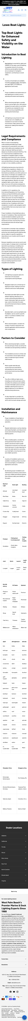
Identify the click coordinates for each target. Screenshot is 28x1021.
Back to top (14, 891)
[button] (22, 10)
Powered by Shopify (16, 1006)
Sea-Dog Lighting (21, 1017)
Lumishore (12, 1013)
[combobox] (14, 15)
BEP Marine (21, 1010)
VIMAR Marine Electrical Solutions (8, 1015)
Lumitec (6, 1013)
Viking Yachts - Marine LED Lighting (9, 1017)
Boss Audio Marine (5, 1011)
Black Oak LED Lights (6, 1010)
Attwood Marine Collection (7, 1008)
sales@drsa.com (15, 982)
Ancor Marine (16, 1008)
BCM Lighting (14, 1010)
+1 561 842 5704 (15, 979)
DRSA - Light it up (8, 1006)
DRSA (12, 1011)
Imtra (3, 1013)
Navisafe (17, 1013)
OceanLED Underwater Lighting (8, 1014)
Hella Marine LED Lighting (19, 1011)
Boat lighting (8, 63)
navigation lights (14, 82)
